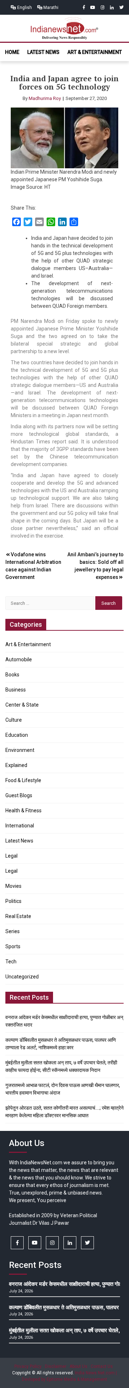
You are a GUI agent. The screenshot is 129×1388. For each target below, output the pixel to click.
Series (12, 931)
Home (12, 52)
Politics (13, 901)
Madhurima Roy (45, 98)
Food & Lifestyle (23, 780)
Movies (13, 886)
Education (16, 735)
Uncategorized (22, 977)
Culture (13, 720)
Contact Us (102, 1366)
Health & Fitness (23, 810)
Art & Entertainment (94, 52)
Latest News (43, 52)
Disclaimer (55, 1366)
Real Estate (18, 916)
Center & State (22, 705)
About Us (78, 1366)
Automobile (18, 659)
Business (15, 690)
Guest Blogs (18, 795)
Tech (10, 961)
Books (12, 674)
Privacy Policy (28, 1366)
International (19, 825)
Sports (12, 946)
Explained (16, 765)
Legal (11, 856)
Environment (19, 750)
